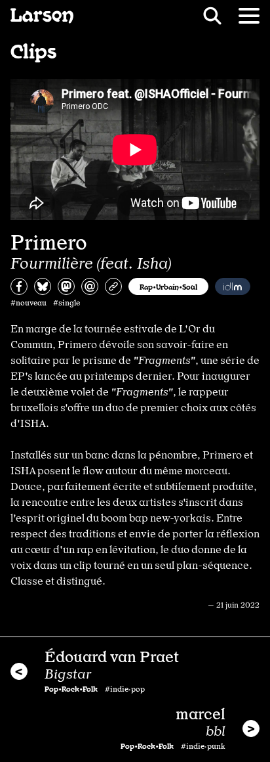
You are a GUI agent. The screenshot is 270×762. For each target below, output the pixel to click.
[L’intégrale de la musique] (232, 286)
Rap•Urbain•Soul (168, 286)
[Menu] (249, 15)
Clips (33, 49)
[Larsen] (41, 15)
